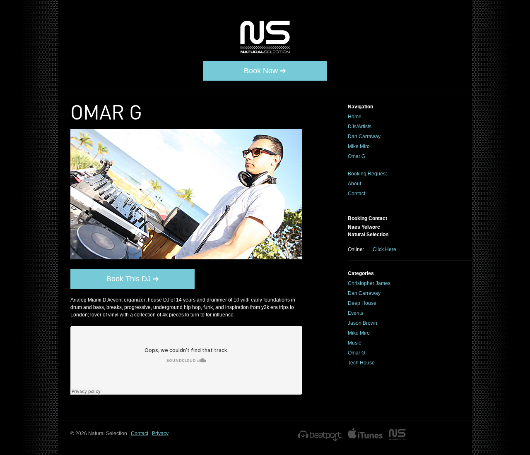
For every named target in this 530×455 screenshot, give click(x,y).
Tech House (361, 363)
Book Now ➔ (265, 71)
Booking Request (367, 174)
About (354, 184)
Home (354, 117)
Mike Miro (359, 146)
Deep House (362, 303)
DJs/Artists (359, 126)
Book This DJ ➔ (132, 279)
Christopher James (369, 283)
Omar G (356, 156)
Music (354, 343)
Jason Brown (362, 323)
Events (355, 313)
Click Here (384, 249)
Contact (356, 193)
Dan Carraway (364, 136)
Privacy (160, 433)
